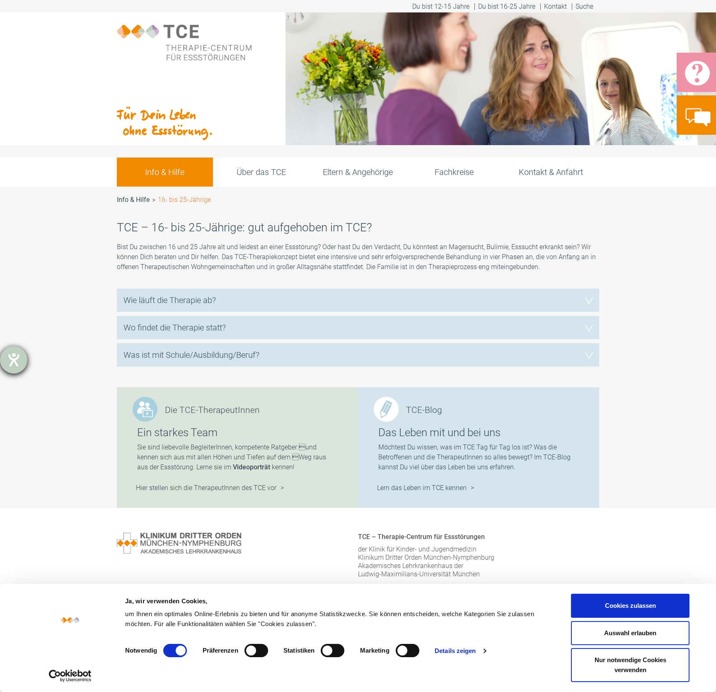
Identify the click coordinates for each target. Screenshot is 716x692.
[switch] (256, 650)
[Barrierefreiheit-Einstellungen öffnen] (13, 360)
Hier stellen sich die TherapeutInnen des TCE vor (206, 488)
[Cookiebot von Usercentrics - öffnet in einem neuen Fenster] (70, 676)
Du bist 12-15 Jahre (440, 6)
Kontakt (555, 6)
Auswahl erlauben (630, 632)
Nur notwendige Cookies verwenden (630, 664)
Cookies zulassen (630, 605)
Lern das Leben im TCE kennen (422, 488)
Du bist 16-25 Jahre (506, 6)
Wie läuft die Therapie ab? (169, 300)
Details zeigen (455, 650)
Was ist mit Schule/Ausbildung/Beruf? (191, 355)
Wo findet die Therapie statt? (174, 328)
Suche (585, 6)
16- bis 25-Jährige (184, 200)
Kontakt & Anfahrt (551, 172)
